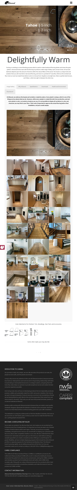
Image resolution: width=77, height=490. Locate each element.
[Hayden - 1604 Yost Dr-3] (59, 263)
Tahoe (27, 78)
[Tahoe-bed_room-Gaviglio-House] (38, 294)
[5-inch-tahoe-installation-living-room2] (59, 167)
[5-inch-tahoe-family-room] (38, 199)
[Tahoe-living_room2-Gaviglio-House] (38, 278)
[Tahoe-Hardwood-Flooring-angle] (59, 294)
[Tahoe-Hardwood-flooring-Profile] (17, 310)
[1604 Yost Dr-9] (59, 247)
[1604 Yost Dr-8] (38, 247)
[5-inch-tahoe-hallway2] (59, 183)
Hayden (44, 76)
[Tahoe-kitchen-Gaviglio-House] (17, 294)
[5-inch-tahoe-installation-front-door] (38, 183)
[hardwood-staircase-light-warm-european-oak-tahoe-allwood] (59, 231)
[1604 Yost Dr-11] (38, 263)
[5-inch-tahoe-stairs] (17, 167)
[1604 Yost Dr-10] (17, 263)
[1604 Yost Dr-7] (17, 247)
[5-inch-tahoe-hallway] (17, 199)
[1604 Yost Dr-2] (59, 215)
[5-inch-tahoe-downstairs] (59, 199)
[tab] (10, 86)
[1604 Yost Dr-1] (38, 215)
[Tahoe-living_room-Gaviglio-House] (59, 278)
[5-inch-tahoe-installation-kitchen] (17, 183)
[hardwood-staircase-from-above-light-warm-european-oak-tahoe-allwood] (38, 231)
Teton (57, 76)
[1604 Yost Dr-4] (17, 231)
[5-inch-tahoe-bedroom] (17, 215)
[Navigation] (71, 3)
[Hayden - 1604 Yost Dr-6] (17, 278)
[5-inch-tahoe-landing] (38, 167)
